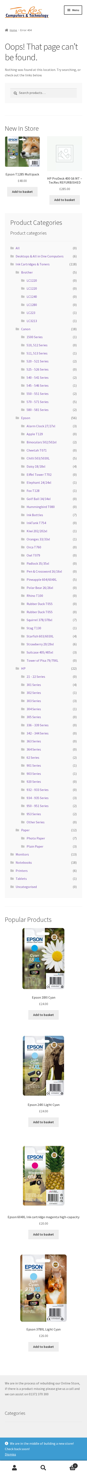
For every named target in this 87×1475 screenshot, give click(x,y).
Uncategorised (26, 887)
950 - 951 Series (38, 806)
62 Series (33, 757)
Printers (22, 871)
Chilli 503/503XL (38, 458)
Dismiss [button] (10, 1454)
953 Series (34, 814)
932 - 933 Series (38, 790)
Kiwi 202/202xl (37, 531)
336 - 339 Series (38, 725)
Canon (25, 329)
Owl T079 (33, 555)
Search (43, 1468)
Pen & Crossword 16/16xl (44, 571)
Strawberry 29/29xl (40, 644)
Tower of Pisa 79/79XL (42, 660)
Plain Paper (35, 846)
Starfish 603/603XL (40, 636)
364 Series (34, 749)
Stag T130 (34, 628)
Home (13, 30)
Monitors (22, 854)
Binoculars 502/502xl (42, 442)
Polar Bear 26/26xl (40, 588)
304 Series (34, 709)
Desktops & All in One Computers (40, 256)
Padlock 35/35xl (38, 563)
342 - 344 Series (38, 733)
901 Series (34, 765)
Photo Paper (36, 838)
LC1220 (32, 280)
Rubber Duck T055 (40, 604)
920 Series (34, 781)
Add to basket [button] (22, 191)
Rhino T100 (35, 596)
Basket (67, 1464)
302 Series (34, 693)
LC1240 (32, 296)
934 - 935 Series (38, 798)
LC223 (31, 313)
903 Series (34, 773)
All (18, 248)
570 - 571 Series (38, 402)
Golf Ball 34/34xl (39, 499)
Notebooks (24, 862)
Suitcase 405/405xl (40, 652)
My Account (14, 1468)
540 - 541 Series (38, 377)
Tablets (21, 878)
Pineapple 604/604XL (42, 579)
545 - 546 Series (38, 385)
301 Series (34, 685)
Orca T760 (34, 547)
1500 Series (35, 337)
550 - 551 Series (38, 393)
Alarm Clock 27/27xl (41, 426)
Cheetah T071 (37, 450)
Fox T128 (33, 491)
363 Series (34, 741)
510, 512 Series (37, 345)
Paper (25, 830)
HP (23, 668)
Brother (27, 272)
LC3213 (32, 321)
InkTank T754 (36, 523)
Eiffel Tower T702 (39, 474)
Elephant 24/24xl (39, 482)
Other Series (36, 822)
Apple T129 (35, 434)
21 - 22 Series (36, 676)
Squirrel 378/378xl (39, 620)
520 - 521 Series (38, 361)
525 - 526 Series (38, 369)
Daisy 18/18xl (36, 466)
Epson (25, 418)
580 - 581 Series (38, 410)
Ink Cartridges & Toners (33, 264)
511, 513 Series (37, 353)
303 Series (34, 701)
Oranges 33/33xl (38, 539)
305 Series (34, 717)
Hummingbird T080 (41, 507)
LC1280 (32, 305)
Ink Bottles (35, 515)
